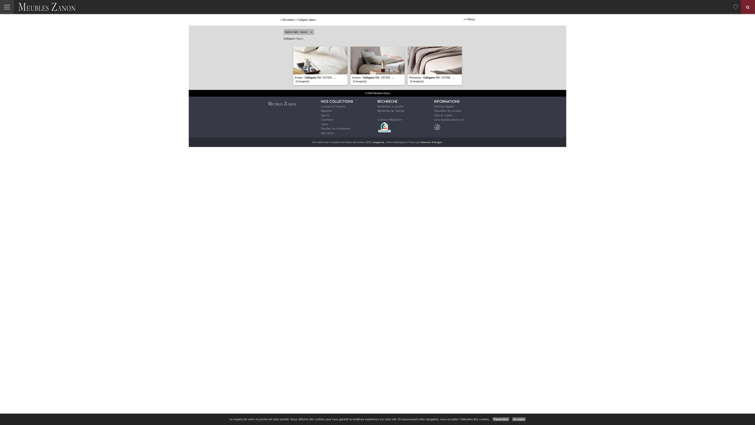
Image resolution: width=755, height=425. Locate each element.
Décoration (288, 19)
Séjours (325, 115)
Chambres (327, 119)
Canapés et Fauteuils (333, 106)
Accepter (519, 419)
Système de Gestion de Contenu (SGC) (358, 142)
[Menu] (7, 7)
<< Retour (469, 19)
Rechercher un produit (390, 106)
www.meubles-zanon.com (449, 119)
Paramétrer (501, 419)
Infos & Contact (443, 115)
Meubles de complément (335, 128)
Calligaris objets (307, 19)
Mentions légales (444, 106)
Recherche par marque (391, 111)
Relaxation (326, 111)
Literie (324, 124)
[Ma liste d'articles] (735, 7)
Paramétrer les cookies (447, 111)
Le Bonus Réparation (390, 119)
